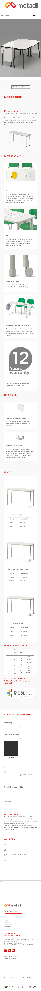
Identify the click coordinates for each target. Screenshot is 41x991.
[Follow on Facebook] (9, 950)
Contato (6, 929)
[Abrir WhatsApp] (36, 986)
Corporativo (7, 924)
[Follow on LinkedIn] (13, 950)
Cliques (20, 693)
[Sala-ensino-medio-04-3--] (15, 854)
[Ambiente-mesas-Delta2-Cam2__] (14, 859)
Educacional (8, 926)
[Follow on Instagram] (5, 950)
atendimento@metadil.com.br (13, 943)
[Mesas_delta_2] (15, 849)
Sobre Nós (7, 922)
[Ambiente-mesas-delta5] (20, 843)
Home (6, 920)
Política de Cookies (10, 958)
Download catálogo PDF (20, 87)
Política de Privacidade (11, 956)
